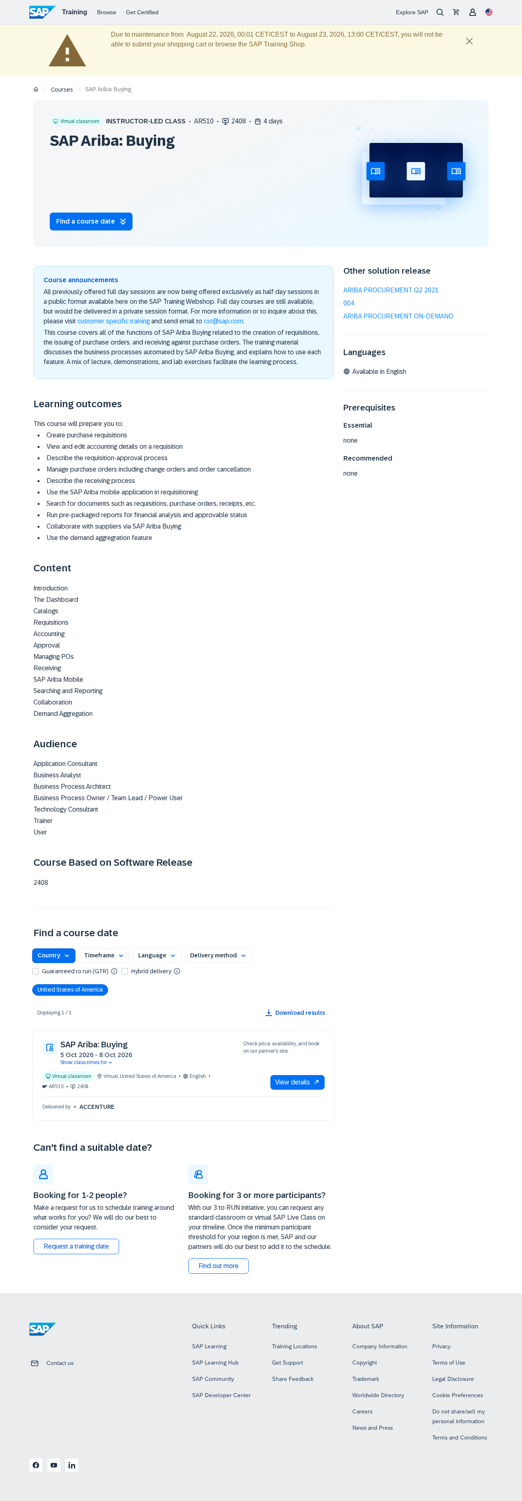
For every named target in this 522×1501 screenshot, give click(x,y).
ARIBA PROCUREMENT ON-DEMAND (398, 316)
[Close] (469, 41)
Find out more (219, 1265)
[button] (53, 955)
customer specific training (113, 321)
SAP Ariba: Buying (94, 1044)
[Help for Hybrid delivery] (177, 970)
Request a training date (76, 1246)
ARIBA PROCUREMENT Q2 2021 (391, 290)
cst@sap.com (223, 321)
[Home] (36, 89)
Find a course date (85, 221)
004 (348, 303)
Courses (62, 89)
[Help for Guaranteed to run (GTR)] (114, 970)
